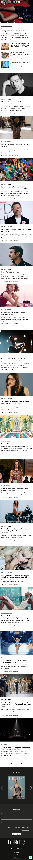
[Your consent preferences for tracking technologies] (30, 857)
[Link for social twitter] (11, 848)
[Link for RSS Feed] (21, 848)
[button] (31, 788)
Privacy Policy (25, 830)
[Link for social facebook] (15, 848)
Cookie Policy (16, 857)
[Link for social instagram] (18, 848)
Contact (16, 852)
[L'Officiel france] (16, 2)
